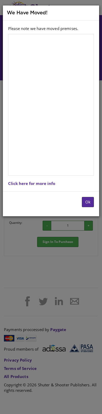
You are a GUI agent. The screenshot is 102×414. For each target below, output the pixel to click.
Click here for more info (31, 183)
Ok (87, 202)
